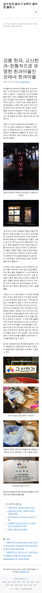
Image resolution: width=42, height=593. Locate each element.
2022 (23, 582)
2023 (19, 582)
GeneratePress (23, 572)
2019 (37, 582)
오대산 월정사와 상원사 (17, 529)
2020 (33, 582)
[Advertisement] (21, 43)
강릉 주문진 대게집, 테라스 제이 (21, 508)
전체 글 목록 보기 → (21, 579)
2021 (28, 582)
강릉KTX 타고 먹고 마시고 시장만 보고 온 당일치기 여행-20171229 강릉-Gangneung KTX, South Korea (20, 555)
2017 (11, 585)
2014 (25, 585)
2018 (7, 585)
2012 (34, 585)
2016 (16, 585)
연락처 (17, 589)
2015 (21, 585)
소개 (11, 589)
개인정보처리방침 (26, 589)
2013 (30, 585)
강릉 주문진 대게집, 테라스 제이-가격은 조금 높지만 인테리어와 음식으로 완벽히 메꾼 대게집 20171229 (20, 545)
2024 (14, 582)
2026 (4, 582)
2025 (9, 582)
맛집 (7, 24)
